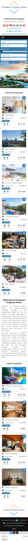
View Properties (14, 62)
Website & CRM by (5, 538)
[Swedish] (17, 25)
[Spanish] (7, 25)
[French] (14, 25)
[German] (10, 25)
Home (14, 528)
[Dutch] (20, 25)
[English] (4, 25)
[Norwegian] (24, 25)
